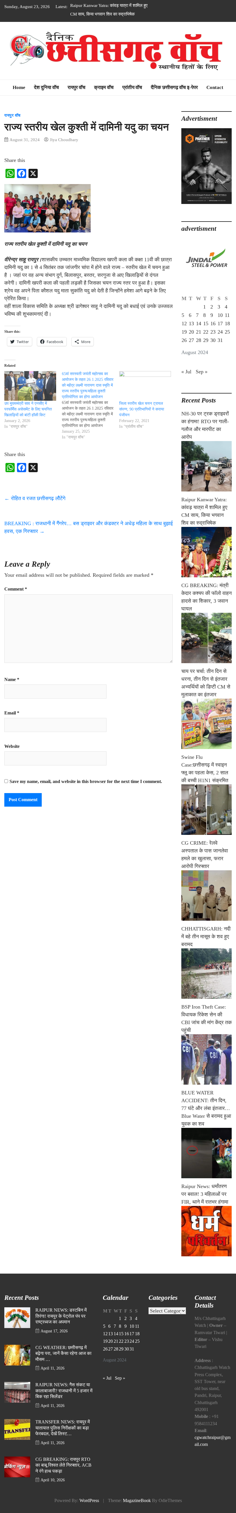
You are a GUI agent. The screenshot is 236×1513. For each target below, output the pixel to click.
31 (220, 340)
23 (213, 332)
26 (184, 340)
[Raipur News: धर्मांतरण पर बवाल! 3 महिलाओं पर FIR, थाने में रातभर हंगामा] (206, 1231)
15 (205, 323)
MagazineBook (137, 1500)
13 (191, 323)
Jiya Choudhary (64, 139)
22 (205, 332)
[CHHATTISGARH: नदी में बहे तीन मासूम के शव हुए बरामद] (206, 973)
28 (198, 340)
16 (213, 323)
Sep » (202, 372)
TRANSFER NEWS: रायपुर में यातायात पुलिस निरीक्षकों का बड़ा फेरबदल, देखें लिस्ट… (62, 1427)
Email (11, 713)
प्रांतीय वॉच (132, 87)
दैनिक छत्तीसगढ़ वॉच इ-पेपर (174, 87)
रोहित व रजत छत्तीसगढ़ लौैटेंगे (34, 498)
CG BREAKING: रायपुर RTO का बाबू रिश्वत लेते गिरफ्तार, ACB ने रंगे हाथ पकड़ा (63, 1465)
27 (191, 340)
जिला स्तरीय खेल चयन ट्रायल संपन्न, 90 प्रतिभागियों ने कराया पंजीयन (141, 409)
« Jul (186, 372)
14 (198, 323)
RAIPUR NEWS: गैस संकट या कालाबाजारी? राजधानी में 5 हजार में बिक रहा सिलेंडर (63, 1390)
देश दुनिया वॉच (46, 87)
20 (191, 332)
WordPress (89, 1500)
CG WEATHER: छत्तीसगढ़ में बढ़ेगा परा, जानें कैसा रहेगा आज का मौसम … (63, 1353)
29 (205, 340)
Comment (15, 589)
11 (227, 315)
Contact (214, 87)
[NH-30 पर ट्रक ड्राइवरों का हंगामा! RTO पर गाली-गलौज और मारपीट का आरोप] (206, 466)
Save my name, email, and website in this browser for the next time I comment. (85, 781)
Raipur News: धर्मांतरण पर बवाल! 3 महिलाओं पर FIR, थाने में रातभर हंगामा (204, 1194)
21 (198, 332)
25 (227, 332)
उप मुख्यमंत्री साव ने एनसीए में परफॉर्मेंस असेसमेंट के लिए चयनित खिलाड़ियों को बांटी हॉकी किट (28, 409)
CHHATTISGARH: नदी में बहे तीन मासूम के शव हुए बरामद (206, 936)
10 (220, 315)
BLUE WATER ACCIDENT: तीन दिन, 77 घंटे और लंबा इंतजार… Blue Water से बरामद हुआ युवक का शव (206, 1108)
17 (220, 323)
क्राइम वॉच (104, 87)
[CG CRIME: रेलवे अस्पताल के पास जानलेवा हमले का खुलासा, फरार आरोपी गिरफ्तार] (206, 895)
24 (220, 332)
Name (11, 679)
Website (12, 746)
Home (19, 87)
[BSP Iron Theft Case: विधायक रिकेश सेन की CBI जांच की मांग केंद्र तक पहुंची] (206, 1059)
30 (213, 340)
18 (227, 323)
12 (184, 323)
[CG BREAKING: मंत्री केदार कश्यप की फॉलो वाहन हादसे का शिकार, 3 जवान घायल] (206, 638)
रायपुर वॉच (76, 87)
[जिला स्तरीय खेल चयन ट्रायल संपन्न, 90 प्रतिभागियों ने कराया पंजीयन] (145, 386)
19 (184, 332)
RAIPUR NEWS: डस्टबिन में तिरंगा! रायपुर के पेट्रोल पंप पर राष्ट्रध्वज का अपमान (61, 1316)
